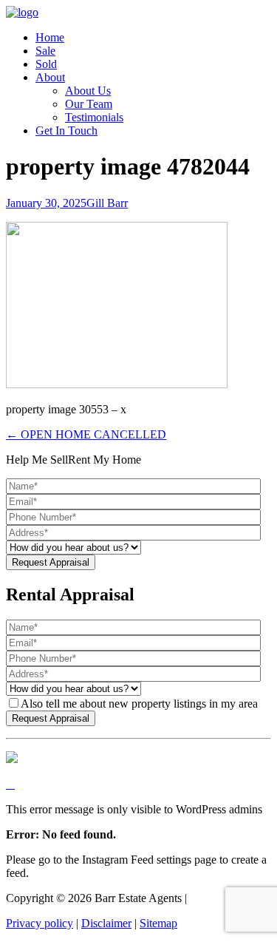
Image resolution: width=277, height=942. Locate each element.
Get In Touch (66, 130)
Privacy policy (39, 923)
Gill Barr (107, 203)
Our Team (88, 104)
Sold (46, 64)
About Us (88, 90)
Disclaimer (106, 923)
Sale (45, 50)
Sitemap (158, 923)
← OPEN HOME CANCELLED (86, 434)
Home (49, 37)
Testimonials (94, 117)
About (50, 77)
